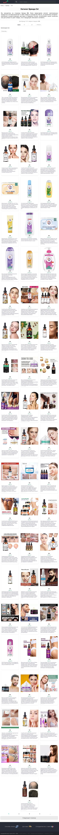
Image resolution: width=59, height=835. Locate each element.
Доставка (25, 826)
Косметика (4, 31)
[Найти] (16, 1)
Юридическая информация (37, 833)
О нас (52, 833)
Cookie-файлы (23, 833)
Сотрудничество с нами (43, 826)
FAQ (28, 833)
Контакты (47, 833)
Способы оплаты (10, 826)
